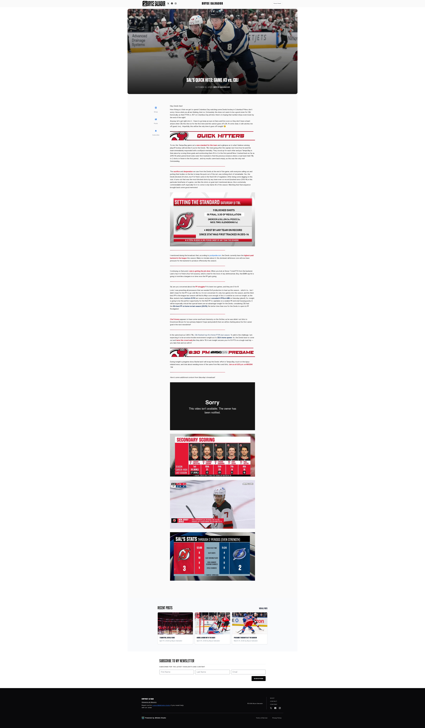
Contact (273, 701)
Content (273, 704)
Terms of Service (262, 718)
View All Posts (263, 608)
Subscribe (258, 678)
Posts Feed (277, 3)
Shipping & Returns (149, 702)
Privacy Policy (277, 718)
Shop (272, 698)
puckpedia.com (215, 255)
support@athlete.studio (161, 705)
